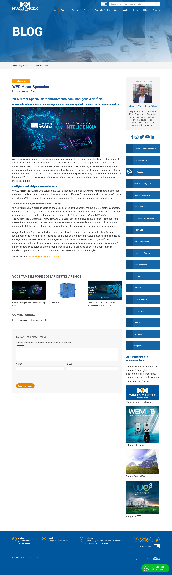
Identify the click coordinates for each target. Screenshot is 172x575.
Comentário (21, 345)
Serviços (87, 10)
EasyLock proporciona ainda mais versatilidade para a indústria (101, 304)
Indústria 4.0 (29, 65)
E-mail (70, 364)
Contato (156, 10)
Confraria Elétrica (102, 10)
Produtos (76, 10)
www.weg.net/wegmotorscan (44, 256)
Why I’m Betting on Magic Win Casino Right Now (29, 304)
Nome (19, 364)
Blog (116, 10)
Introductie (54, 303)
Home (54, 10)
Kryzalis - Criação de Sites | (144, 559)
